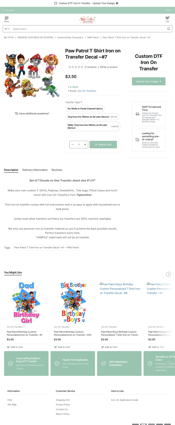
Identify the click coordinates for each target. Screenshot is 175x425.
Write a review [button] (108, 67)
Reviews (57, 170)
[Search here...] (168, 28)
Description (11, 170)
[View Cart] (167, 19)
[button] (103, 144)
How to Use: (117, 390)
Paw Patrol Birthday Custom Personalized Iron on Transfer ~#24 (72, 333)
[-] (72, 144)
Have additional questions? (34, 113)
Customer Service (65, 390)
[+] (85, 144)
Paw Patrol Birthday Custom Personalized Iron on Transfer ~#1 (24, 333)
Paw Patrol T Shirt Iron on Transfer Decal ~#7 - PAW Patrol (46, 247)
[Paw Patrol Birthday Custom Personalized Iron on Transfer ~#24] (73, 303)
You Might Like (13, 272)
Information (14, 390)
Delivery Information (35, 170)
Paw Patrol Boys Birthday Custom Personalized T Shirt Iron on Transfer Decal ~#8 (120, 333)
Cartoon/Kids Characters (70, 37)
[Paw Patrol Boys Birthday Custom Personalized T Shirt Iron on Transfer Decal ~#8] (121, 303)
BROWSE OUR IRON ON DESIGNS (35, 37)
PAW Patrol (93, 37)
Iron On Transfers (87, 90)
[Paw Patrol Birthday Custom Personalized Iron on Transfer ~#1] (26, 303)
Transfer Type (72, 102)
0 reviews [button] (91, 67)
